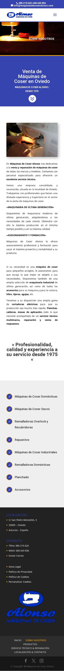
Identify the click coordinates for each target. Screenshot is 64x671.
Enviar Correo (16, 555)
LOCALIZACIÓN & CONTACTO (30, 652)
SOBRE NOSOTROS (36, 640)
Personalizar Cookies (20, 581)
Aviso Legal (15, 566)
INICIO (17, 640)
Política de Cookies (19, 576)
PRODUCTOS (30, 644)
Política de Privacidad (20, 571)
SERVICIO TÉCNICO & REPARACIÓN (30, 648)
